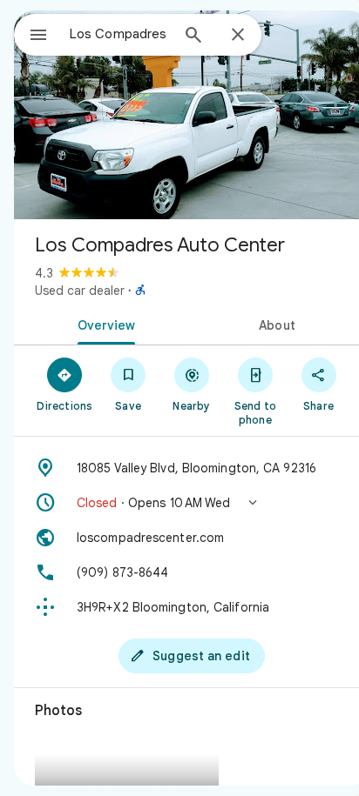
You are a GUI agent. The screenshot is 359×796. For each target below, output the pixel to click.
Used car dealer (80, 290)
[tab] (102, 323)
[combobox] (119, 33)
